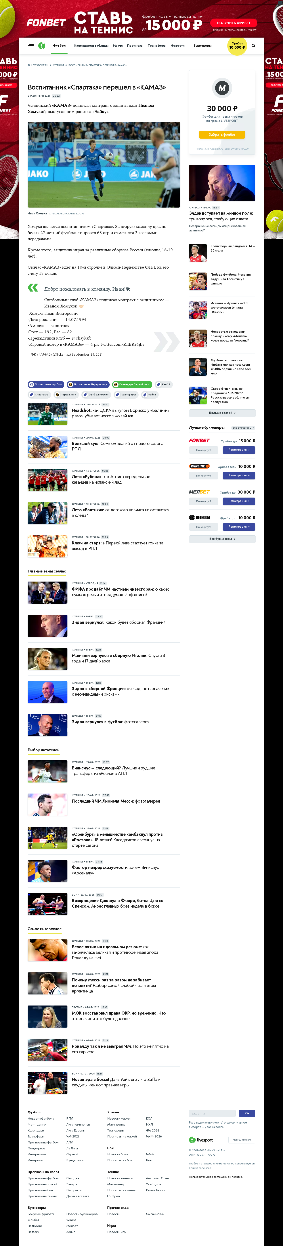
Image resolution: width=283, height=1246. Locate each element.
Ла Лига (72, 1148)
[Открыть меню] (32, 46)
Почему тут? (203, 450)
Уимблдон (153, 1184)
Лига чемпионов (78, 1124)
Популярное (37, 1148)
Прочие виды (118, 1208)
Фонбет (34, 1220)
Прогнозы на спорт (43, 1172)
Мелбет (72, 1226)
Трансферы (157, 46)
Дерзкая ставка (77, 1196)
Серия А (72, 1154)
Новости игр (116, 1232)
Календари (36, 1130)
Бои (110, 1148)
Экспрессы (74, 1190)
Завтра (71, 1184)
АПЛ (69, 1142)
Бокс (149, 1160)
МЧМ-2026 (154, 1136)
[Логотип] (42, 46)
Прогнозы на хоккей (42, 1184)
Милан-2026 (155, 1214)
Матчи (118, 46)
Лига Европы (75, 1130)
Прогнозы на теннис (42, 1196)
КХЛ (149, 1118)
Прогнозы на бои (40, 1190)
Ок (247, 1113)
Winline (71, 1220)
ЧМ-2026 (73, 1136)
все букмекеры (243, 428)
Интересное (37, 1154)
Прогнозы (135, 46)
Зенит (70, 1232)
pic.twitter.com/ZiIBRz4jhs (119, 344)
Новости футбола (41, 1118)
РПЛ (69, 1118)
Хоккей (113, 1112)
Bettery (33, 1232)
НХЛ (149, 1124)
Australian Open (157, 1178)
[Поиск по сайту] (255, 46)
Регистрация (238, 450)
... (247, 52)
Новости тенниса (120, 1178)
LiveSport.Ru (39, 65)
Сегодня (72, 1178)
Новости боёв (117, 1154)
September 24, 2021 (87, 354)
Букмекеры (202, 46)
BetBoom (35, 1226)
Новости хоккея (118, 1118)
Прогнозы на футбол (43, 1142)
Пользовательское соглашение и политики (216, 1177)
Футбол (59, 46)
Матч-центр (37, 1124)
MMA (150, 1154)
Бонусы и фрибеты (41, 1214)
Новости (177, 46)
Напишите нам (242, 1139)
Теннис (113, 1172)
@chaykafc (82, 338)
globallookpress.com (68, 213)
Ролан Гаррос (156, 1190)
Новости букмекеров (82, 1214)
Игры (111, 1225)
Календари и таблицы (91, 46)
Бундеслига (75, 1160)
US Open (113, 1196)
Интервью (35, 1160)
